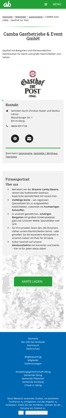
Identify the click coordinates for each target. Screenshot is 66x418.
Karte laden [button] (32, 281)
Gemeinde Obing (33, 375)
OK (21, 412)
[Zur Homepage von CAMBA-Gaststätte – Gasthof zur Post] (15, 141)
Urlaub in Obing (33, 385)
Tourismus (11, 156)
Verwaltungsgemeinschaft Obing (33, 371)
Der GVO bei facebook (33, 341)
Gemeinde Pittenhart (33, 378)
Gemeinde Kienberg (33, 381)
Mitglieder (20, 16)
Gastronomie (36, 16)
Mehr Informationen (36, 412)
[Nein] (62, 406)
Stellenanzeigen (33, 363)
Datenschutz (33, 348)
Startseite (7, 16)
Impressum (33, 345)
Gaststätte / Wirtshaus (46, 153)
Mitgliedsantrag (33, 356)
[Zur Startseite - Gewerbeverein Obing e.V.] (7, 6)
